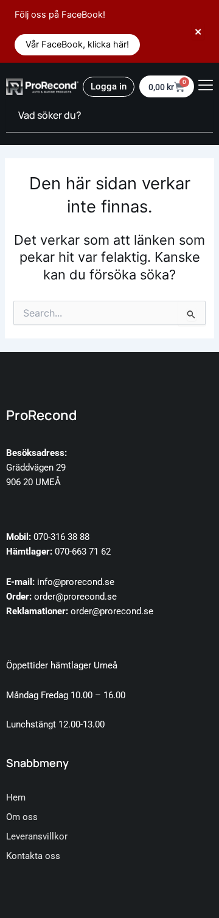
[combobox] (109, 116)
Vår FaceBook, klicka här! (77, 44)
